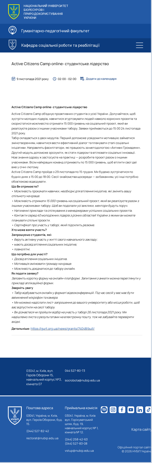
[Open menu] (139, 45)
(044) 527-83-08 (76, 443)
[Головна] (15, 415)
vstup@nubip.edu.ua (79, 451)
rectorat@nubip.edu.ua (42, 438)
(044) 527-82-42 (37, 431)
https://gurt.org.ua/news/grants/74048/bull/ (62, 328)
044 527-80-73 (75, 371)
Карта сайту (141, 429)
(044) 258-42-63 (76, 439)
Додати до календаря (101, 79)
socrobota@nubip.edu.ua (82, 380)
